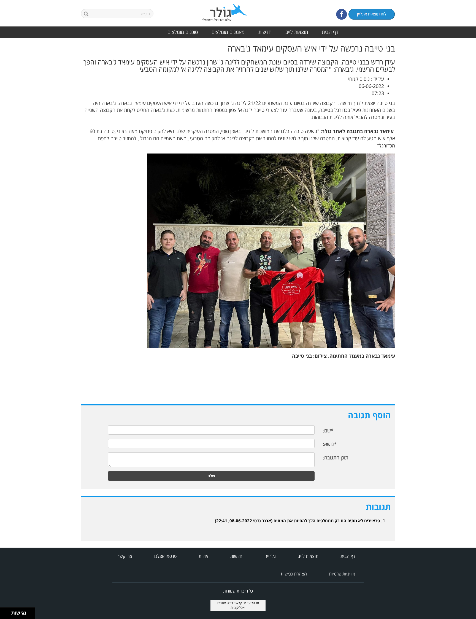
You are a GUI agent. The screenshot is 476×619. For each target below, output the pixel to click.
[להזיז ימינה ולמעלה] (7, 611)
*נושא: (330, 444)
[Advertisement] (454, 126)
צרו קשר (124, 556)
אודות (203, 556)
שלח (211, 475)
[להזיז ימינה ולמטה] (7, 614)
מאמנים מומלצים (228, 32)
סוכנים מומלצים (182, 32)
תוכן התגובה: (335, 457)
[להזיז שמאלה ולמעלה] (4, 611)
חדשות (265, 32)
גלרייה (270, 556)
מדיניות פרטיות (342, 574)
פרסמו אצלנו (165, 556)
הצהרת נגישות (294, 574)
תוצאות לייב (296, 32)
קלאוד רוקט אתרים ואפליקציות (231, 605)
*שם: (328, 430)
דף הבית (330, 32)
